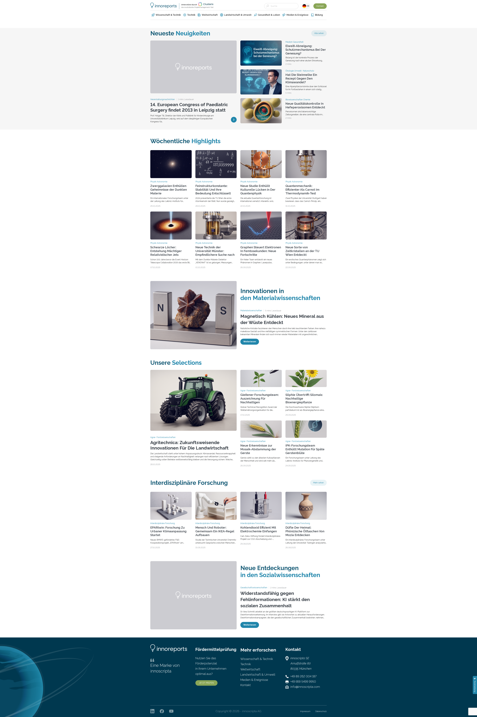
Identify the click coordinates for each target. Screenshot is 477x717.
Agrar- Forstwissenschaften (163, 437)
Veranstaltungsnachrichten (162, 99)
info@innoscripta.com (305, 687)
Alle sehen (319, 33)
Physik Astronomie (158, 182)
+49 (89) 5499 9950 (303, 681)
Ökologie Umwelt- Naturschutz (299, 71)
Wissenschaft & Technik (256, 659)
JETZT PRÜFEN (206, 683)
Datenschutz (321, 711)
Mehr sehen (318, 482)
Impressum (305, 711)
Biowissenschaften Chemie (297, 100)
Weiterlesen (249, 341)
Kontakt (320, 6)
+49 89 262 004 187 (303, 676)
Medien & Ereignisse (254, 680)
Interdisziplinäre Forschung (162, 523)
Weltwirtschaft (250, 669)
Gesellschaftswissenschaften (253, 588)
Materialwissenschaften (251, 310)
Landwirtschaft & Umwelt (257, 674)
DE (307, 6)
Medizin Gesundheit (294, 42)
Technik (245, 664)
